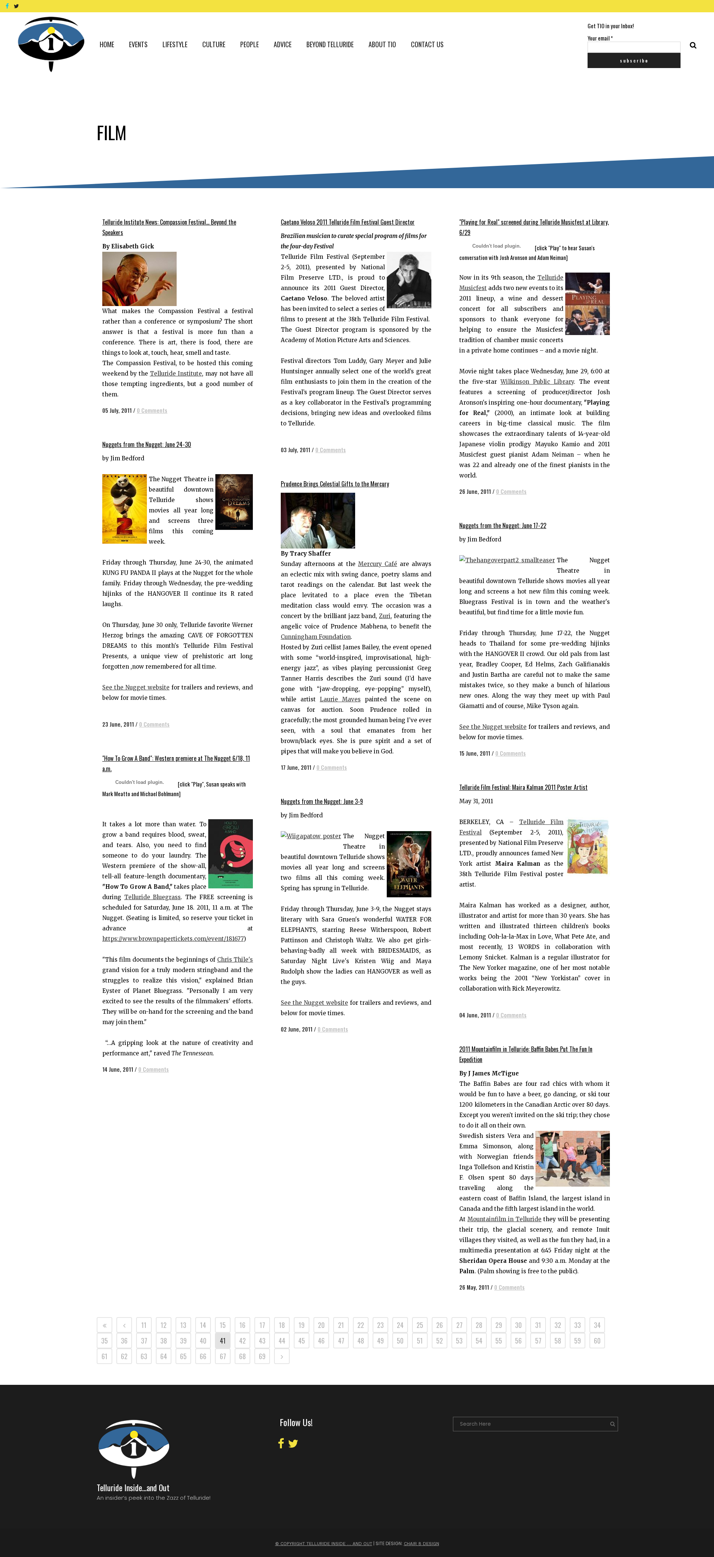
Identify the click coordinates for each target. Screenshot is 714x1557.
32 (557, 1325)
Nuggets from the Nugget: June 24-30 (146, 444)
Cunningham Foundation (316, 636)
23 (380, 1325)
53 (459, 1340)
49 (380, 1340)
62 (124, 1356)
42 (242, 1340)
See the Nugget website (136, 687)
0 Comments (152, 410)
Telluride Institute (176, 373)
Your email (600, 38)
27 (459, 1325)
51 (420, 1340)
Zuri (384, 616)
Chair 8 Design (421, 1543)
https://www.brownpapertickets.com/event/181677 (173, 938)
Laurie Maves (340, 699)
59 (577, 1340)
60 (597, 1340)
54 (479, 1340)
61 (104, 1356)
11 (144, 1325)
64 (163, 1356)
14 (203, 1325)
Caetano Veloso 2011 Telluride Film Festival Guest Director (348, 222)
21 (341, 1325)
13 (183, 1325)
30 (518, 1325)
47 (341, 1340)
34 (597, 1325)
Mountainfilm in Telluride (504, 1219)
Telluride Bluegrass (152, 897)
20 (321, 1325)
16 (242, 1325)
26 (439, 1325)
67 (223, 1356)
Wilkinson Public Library (537, 381)
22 (360, 1325)
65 (183, 1356)
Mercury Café (377, 563)
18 (282, 1325)
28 (479, 1325)
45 (301, 1340)
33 (577, 1325)
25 (419, 1325)
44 (282, 1340)
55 (498, 1340)
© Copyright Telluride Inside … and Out (323, 1543)
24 (400, 1325)
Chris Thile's (235, 959)
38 (163, 1340)
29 (498, 1325)
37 (144, 1340)
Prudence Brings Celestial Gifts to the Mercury (335, 483)
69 (262, 1356)
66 (203, 1356)
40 (203, 1340)
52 (439, 1340)
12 (164, 1325)
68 (242, 1356)
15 (223, 1325)
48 (360, 1340)
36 (124, 1340)
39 (183, 1340)
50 (400, 1340)
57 (538, 1340)
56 (518, 1340)
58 (557, 1340)
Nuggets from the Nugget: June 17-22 (502, 525)
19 (302, 1325)
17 (262, 1325)
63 (144, 1356)
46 (321, 1340)
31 (538, 1325)
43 (262, 1340)
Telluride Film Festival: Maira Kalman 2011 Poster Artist (523, 787)
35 (104, 1340)
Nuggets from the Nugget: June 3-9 (322, 801)
